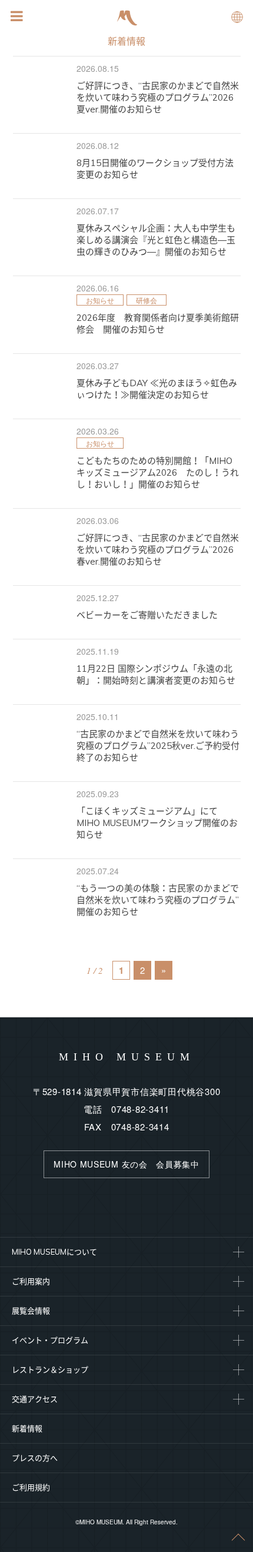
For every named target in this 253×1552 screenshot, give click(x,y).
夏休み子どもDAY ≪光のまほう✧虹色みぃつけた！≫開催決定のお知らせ (156, 388)
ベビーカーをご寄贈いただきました (147, 615)
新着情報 (126, 41)
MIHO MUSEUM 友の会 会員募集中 (126, 1164)
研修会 (146, 300)
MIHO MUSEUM (127, 1057)
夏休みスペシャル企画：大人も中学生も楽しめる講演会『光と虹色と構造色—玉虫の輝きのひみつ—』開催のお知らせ (155, 240)
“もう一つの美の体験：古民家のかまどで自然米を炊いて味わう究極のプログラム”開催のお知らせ (157, 900)
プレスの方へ (35, 1458)
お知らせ (100, 300)
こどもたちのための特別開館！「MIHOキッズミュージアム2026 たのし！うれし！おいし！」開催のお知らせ (157, 472)
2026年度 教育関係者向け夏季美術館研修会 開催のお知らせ (157, 323)
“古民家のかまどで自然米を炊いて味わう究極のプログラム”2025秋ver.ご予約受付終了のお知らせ (157, 745)
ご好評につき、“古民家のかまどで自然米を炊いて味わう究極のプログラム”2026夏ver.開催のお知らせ (157, 97)
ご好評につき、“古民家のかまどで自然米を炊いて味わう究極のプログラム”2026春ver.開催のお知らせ (157, 549)
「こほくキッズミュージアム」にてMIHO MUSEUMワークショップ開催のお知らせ (157, 822)
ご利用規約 (31, 1487)
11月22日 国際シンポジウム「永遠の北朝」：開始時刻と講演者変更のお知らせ (155, 674)
